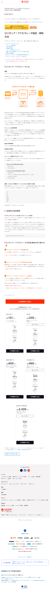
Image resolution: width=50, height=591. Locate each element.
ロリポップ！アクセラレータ (28, 252)
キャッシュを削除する (12, 140)
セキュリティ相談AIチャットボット (7, 578)
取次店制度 (38, 476)
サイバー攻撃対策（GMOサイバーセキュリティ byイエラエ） (19, 580)
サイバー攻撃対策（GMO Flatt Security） (38, 580)
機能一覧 (15, 476)
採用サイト (29, 557)
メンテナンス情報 (19, 505)
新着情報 (3, 505)
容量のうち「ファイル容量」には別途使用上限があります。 (21, 449)
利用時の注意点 (9, 48)
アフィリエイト (39, 22)
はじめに (14, 19)
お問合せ (24, 500)
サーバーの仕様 (31, 476)
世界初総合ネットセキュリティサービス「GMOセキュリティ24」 (12, 577)
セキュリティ (22, 22)
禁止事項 (7, 514)
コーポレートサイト (22, 557)
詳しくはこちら (35, 324)
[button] (2, 2)
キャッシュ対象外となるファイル (13, 50)
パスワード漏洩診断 (28, 577)
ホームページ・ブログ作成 (31, 19)
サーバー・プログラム (9, 22)
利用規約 (2, 514)
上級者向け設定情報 (9, 53)
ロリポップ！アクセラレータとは (12, 43)
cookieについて (31, 514)
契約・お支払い (23, 19)
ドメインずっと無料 (22, 476)
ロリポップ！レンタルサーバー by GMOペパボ (25, 2)
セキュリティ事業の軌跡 (12, 581)
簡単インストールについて (30, 22)
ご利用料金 (3, 489)
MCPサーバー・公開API (6, 478)
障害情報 (26, 505)
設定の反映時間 (9, 46)
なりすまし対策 (4, 582)
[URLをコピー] (28, 470)
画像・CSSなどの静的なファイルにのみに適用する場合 (17, 51)
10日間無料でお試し (25, 301)
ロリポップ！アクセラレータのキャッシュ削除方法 (15, 56)
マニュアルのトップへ (10, 295)
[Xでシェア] (21, 470)
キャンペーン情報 (10, 505)
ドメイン (18, 19)
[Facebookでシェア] (25, 470)
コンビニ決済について (39, 514)
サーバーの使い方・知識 (43, 500)
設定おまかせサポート (31, 500)
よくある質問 (21, 255)
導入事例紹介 (4, 494)
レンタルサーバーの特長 (6, 476)
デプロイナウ (31, 484)
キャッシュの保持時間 (10, 45)
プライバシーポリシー (23, 514)
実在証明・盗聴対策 (4, 580)
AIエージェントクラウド (14, 484)
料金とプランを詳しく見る (12, 454)
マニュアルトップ (8, 19)
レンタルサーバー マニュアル (7, 500)
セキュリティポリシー (14, 514)
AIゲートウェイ (24, 484)
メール (38, 19)
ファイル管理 (16, 22)
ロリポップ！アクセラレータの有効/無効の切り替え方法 (17, 54)
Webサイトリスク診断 (36, 577)
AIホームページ (4, 484)
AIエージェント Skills (17, 478)
